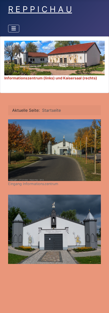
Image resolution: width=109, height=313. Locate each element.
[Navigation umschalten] (13, 28)
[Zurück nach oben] (100, 303)
